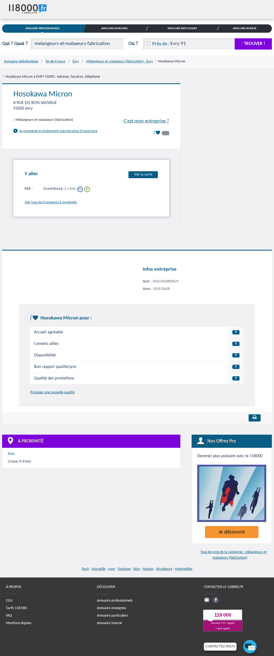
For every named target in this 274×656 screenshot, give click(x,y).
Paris (85, 569)
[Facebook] (216, 600)
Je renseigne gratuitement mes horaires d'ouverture (58, 131)
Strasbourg (164, 569)
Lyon (111, 569)
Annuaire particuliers (112, 616)
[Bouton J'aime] (161, 133)
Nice (136, 569)
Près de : (161, 44)
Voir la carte (143, 175)
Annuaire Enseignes (114, 28)
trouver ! (254, 44)
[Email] (207, 600)
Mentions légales (18, 623)
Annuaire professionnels (114, 601)
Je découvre (232, 532)
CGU (9, 601)
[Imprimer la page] (255, 418)
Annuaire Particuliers (182, 28)
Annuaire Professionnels (42, 28)
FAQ (9, 616)
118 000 (222, 615)
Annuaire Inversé (244, 28)
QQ (15, 43)
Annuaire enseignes (111, 608)
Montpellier (184, 569)
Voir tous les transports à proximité (51, 202)
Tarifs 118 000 (16, 608)
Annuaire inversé (109, 623)
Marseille (98, 569)
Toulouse (124, 569)
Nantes (148, 569)
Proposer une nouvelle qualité (52, 392)
